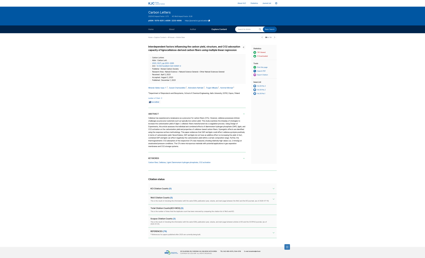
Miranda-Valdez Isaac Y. (157, 88)
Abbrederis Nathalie (195, 88)
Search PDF (261, 71)
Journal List (266, 3)
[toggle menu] (287, 247)
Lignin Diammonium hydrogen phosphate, (183, 162)
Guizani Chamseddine (177, 88)
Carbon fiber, (153, 162)
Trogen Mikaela (212, 88)
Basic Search (269, 29)
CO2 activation (205, 162)
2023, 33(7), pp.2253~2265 (163, 63)
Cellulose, (162, 162)
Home (151, 29)
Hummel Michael (226, 88)
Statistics (254, 3)
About (171, 29)
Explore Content (219, 29)
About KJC (242, 3)
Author (193, 29)
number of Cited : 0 (155, 98)
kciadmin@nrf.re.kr (254, 251)
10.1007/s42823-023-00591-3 (169, 66)
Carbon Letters (159, 12)
